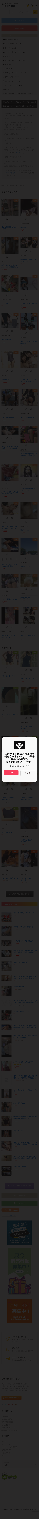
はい (11, 772)
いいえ (27, 773)
